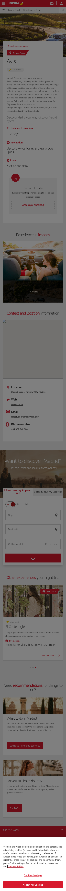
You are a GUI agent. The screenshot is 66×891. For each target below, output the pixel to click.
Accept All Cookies (33, 884)
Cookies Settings (33, 875)
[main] (33, 864)
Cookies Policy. (15, 866)
